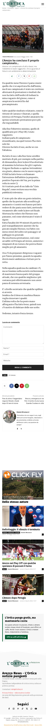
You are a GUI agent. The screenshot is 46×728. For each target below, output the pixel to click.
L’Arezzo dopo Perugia (14, 597)
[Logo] (13, 4)
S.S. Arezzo (12, 375)
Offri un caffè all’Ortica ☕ (16, 637)
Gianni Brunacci (8, 56)
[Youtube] (35, 708)
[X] (24, 76)
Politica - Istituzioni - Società (11, 532)
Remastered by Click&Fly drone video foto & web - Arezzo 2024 (23, 725)
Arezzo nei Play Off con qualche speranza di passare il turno (19, 565)
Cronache (11, 8)
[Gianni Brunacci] (9, 420)
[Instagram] (13, 708)
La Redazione (34, 662)
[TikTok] (22, 708)
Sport (17, 8)
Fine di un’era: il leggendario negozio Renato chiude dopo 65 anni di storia (12, 401)
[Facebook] (19, 76)
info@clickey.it (17, 689)
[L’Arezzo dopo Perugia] (23, 584)
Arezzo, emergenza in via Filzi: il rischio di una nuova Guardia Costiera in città (34, 401)
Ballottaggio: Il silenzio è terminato (21, 529)
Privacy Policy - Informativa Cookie (16, 693)
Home (4, 8)
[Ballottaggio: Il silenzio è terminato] (23, 516)
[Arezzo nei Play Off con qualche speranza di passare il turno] (23, 550)
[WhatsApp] (34, 76)
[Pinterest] (29, 76)
